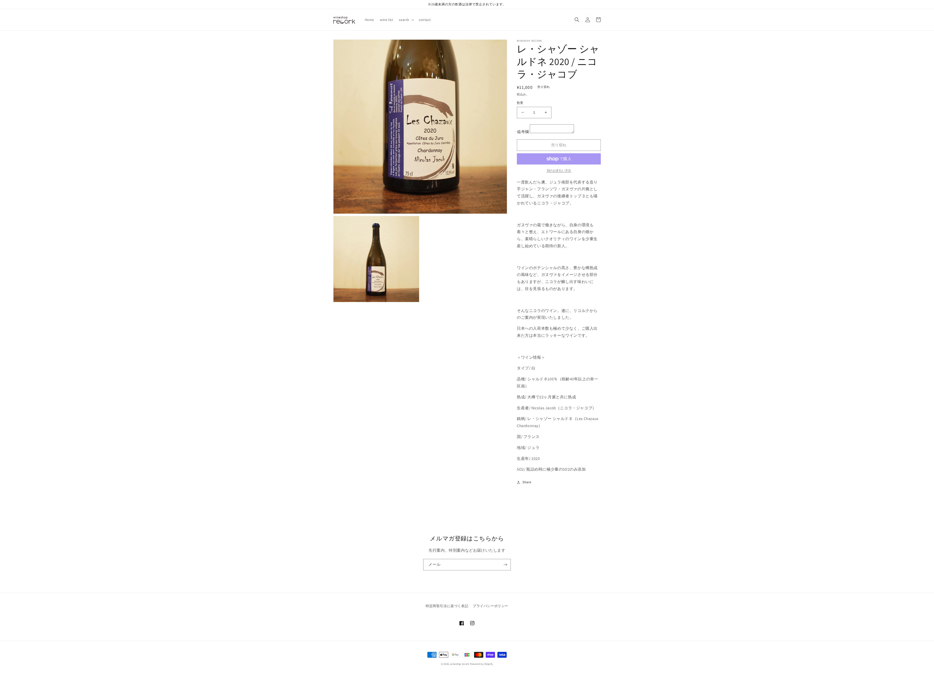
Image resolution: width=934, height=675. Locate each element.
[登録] (505, 564)
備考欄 (523, 131)
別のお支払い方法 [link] (559, 170)
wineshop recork (459, 664)
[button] (406, 20)
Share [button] (526, 482)
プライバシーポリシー (490, 606)
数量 (520, 103)
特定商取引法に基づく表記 (447, 606)
